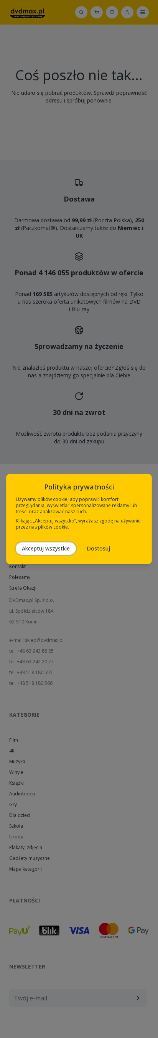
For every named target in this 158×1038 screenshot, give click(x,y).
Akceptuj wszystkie (46, 548)
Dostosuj (98, 548)
